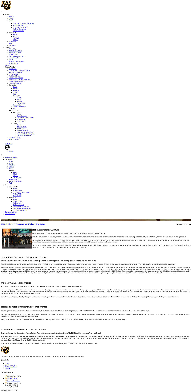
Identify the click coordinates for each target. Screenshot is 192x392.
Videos (7, 65)
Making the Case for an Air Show (19, 70)
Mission (11, 16)
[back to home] (6, 9)
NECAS (15, 34)
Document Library (14, 137)
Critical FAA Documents (16, 81)
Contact (7, 369)
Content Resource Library (17, 56)
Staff (10, 43)
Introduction (12, 69)
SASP (11, 60)
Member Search (14, 139)
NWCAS (16, 38)
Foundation (12, 41)
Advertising (12, 49)
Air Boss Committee (19, 29)
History (11, 18)
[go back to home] (5, 353)
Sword (19, 98)
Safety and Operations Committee (23, 23)
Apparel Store (13, 54)
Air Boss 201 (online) (15, 51)
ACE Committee (18, 25)
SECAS (15, 36)
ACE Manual (21, 121)
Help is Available (14, 74)
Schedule (16, 90)
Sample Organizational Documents (20, 79)
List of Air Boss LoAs (24, 136)
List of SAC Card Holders (25, 117)
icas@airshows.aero (13, 381)
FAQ (14, 108)
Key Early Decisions (15, 72)
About (15, 87)
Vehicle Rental (13, 63)
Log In (11, 151)
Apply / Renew (21, 116)
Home (7, 363)
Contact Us (12, 45)
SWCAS (15, 40)
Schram (19, 101)
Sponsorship (17, 105)
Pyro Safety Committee (20, 27)
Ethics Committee (18, 31)
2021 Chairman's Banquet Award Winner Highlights (22, 224)
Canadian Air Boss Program (25, 134)
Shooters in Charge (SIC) (17, 61)
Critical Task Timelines (16, 78)
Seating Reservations (19, 107)
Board (11, 20)
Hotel (14, 94)
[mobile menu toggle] (1, 11)
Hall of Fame (21, 103)
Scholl (19, 99)
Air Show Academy (15, 52)
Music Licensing (14, 58)
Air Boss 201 (21, 128)
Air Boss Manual (22, 130)
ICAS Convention (10, 365)
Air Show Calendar (15, 83)
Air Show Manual (14, 76)
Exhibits (15, 92)
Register (15, 88)
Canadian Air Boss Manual (25, 132)
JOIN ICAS (8, 144)
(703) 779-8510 (12, 378)
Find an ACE (21, 119)
